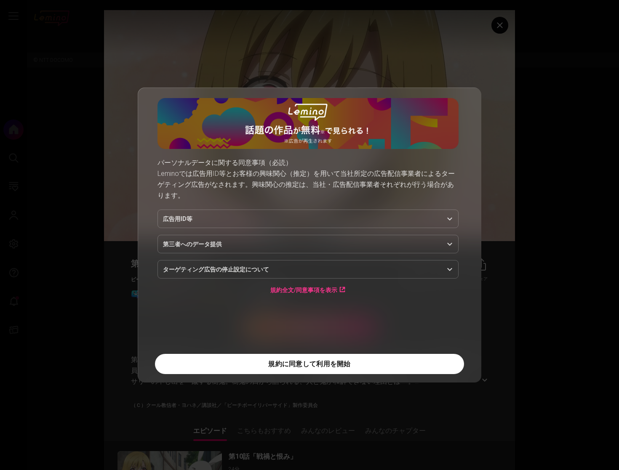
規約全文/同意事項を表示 (303, 290)
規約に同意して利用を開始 (309, 364)
